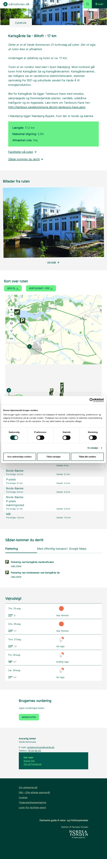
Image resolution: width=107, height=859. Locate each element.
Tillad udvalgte (53, 456)
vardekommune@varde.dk (40, 747)
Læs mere (16, 566)
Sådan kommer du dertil (24, 159)
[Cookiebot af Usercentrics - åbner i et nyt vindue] (91, 400)
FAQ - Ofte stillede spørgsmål (34, 792)
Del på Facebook (33, 764)
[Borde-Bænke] (51, 393)
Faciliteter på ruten (20, 151)
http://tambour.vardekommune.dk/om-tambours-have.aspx (46, 107)
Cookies (23, 797)
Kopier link (29, 760)
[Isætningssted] (62, 384)
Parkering (11, 548)
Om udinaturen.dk (28, 787)
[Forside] (16, 4)
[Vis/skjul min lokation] (11, 330)
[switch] (40, 437)
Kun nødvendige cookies (20, 456)
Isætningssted (15, 505)
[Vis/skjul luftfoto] (11, 323)
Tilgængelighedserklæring (32, 802)
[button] (99, 4)
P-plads (11, 479)
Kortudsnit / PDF (39, 288)
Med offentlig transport (52, 548)
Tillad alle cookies (87, 456)
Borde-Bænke (14, 470)
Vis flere (51, 262)
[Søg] (87, 4)
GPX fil (11, 288)
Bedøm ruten (29, 717)
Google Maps (77, 548)
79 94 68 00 (34, 750)
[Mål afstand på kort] (11, 338)
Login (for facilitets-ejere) (32, 807)
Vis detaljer (92, 448)
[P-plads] (51, 389)
